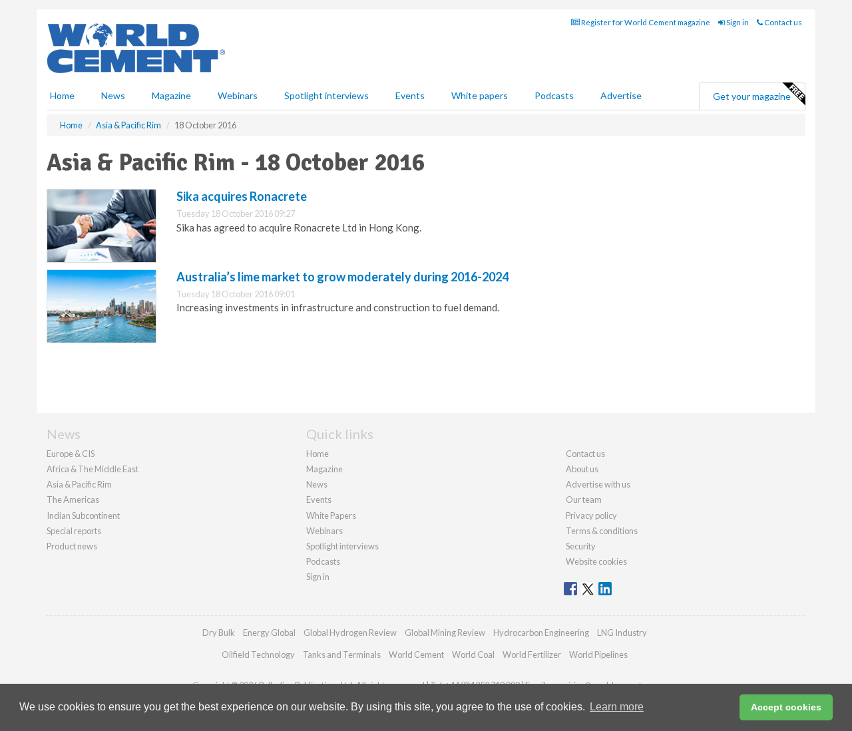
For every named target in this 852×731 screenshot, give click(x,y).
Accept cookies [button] (786, 707)
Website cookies (596, 561)
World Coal (473, 654)
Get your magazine (752, 96)
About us (582, 469)
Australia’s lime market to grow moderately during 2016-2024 (342, 276)
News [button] (113, 95)
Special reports (74, 530)
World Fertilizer (532, 654)
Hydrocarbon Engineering (541, 632)
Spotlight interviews (326, 95)
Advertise (621, 95)
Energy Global (269, 632)
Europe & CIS (71, 453)
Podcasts (554, 95)
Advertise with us (598, 484)
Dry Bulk (218, 632)
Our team (584, 499)
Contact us (782, 22)
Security (581, 546)
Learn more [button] (617, 706)
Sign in (737, 22)
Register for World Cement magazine (645, 22)
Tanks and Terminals (342, 654)
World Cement (416, 654)
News (316, 484)
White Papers (331, 515)
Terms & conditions (602, 530)
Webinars (238, 95)
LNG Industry (622, 632)
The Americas (73, 499)
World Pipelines (598, 654)
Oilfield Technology (258, 654)
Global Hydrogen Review (350, 632)
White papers (479, 95)
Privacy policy (591, 515)
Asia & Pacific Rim (79, 484)
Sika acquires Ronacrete (241, 196)
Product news (72, 546)
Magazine (171, 95)
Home (62, 95)
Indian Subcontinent (83, 515)
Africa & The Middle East (92, 469)
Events (410, 95)
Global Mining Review (445, 632)
